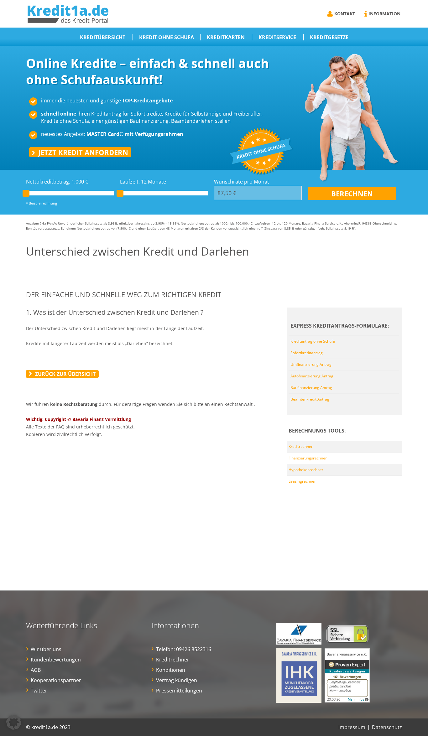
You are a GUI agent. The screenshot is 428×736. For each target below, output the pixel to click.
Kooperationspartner (56, 680)
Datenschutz (387, 727)
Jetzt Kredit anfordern (83, 152)
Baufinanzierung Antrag (311, 387)
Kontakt (344, 14)
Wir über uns (46, 649)
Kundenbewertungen (56, 659)
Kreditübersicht (102, 37)
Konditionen (170, 669)
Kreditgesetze (329, 37)
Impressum (351, 727)
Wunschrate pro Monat (241, 181)
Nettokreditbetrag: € (57, 181)
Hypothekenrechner (306, 469)
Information (384, 14)
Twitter (39, 690)
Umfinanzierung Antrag (310, 364)
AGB (36, 669)
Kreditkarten (226, 37)
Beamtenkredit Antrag (309, 399)
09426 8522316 (193, 649)
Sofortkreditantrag (306, 352)
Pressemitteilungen (179, 690)
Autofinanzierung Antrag (311, 376)
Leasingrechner (302, 481)
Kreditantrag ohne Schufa (312, 341)
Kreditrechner (301, 446)
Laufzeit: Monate (143, 181)
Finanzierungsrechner (308, 458)
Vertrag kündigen (176, 680)
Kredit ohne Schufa (166, 37)
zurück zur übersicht (65, 374)
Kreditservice (277, 37)
